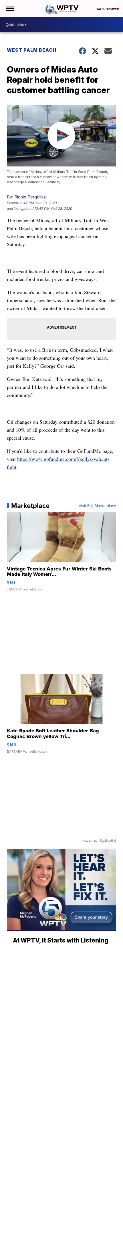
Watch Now (106, 9)
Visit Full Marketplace (97, 506)
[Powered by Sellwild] (108, 841)
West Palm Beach (31, 50)
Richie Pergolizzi (30, 197)
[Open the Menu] (9, 8)
